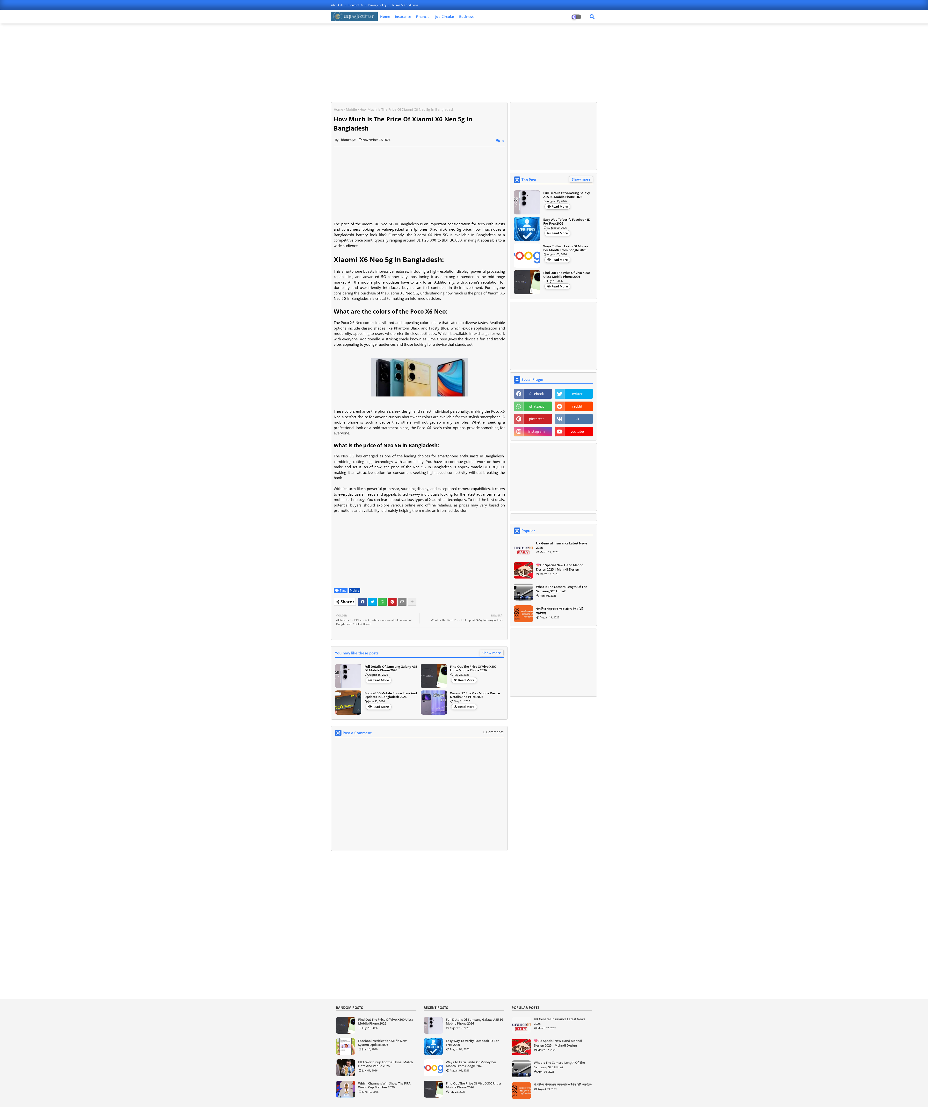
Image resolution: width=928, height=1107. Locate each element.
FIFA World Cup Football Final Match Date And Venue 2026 (385, 1064)
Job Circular (444, 16)
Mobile (351, 109)
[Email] (402, 602)
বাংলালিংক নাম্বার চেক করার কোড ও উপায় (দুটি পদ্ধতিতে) (559, 610)
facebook (536, 393)
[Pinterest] (392, 602)
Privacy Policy (377, 5)
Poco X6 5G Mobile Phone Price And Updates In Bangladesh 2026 (390, 695)
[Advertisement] (464, 62)
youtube (577, 431)
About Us (337, 5)
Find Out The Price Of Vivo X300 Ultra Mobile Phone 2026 (473, 668)
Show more (491, 653)
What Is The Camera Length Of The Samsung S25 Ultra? (561, 589)
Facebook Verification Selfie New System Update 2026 (382, 1043)
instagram (536, 431)
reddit (577, 406)
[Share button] (412, 602)
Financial (423, 16)
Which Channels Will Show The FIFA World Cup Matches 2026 (384, 1085)
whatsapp (536, 406)
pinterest (536, 419)
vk (577, 419)
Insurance (403, 16)
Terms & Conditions (405, 5)
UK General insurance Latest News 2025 (561, 545)
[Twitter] (372, 602)
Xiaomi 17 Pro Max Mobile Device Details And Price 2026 (475, 695)
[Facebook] (362, 602)
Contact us (356, 5)
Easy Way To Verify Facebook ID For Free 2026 (566, 221)
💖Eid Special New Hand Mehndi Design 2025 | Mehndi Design (560, 567)
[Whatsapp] (382, 602)
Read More (381, 680)
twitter (577, 393)
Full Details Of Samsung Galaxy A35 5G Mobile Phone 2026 (390, 668)
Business (466, 16)
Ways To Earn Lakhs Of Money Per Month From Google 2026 (565, 248)
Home (385, 16)
